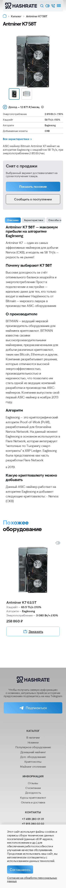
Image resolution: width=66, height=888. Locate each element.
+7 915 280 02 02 (33, 823)
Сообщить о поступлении (33, 199)
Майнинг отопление (33, 766)
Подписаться (36, 708)
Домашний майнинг (33, 752)
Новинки (33, 742)
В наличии (32, 737)
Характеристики (33, 220)
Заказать (36, 631)
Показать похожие (33, 186)
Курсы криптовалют (33, 797)
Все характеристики (16, 138)
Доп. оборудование (33, 756)
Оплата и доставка (33, 802)
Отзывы (33, 783)
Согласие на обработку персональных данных (32, 879)
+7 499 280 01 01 (33, 818)
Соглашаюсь (20, 869)
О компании (33, 787)
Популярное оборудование (33, 747)
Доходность (33, 792)
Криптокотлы (32, 761)
